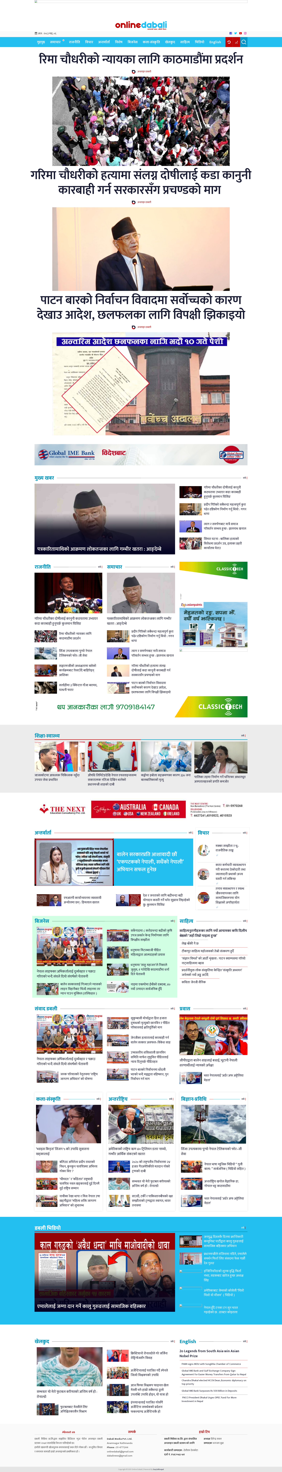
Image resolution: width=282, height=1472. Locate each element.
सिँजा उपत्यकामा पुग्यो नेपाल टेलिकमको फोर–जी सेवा (75, 653)
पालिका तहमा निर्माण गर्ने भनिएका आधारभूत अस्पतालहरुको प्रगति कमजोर (220, 779)
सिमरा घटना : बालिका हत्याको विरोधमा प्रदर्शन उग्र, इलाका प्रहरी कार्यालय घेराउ (223, 543)
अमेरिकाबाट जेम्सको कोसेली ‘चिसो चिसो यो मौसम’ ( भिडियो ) (224, 1293)
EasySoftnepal (158, 1469)
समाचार (55, 42)
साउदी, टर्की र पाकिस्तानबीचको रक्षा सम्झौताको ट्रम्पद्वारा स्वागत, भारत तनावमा (152, 1201)
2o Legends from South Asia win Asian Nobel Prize (209, 1353)
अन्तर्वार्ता (104, 42)
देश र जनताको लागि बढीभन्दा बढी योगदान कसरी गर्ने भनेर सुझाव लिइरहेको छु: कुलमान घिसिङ (166, 900)
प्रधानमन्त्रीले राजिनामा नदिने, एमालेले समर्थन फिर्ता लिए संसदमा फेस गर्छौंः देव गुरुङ (225, 1258)
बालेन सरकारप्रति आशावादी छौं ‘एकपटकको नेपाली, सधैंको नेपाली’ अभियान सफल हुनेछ (150, 862)
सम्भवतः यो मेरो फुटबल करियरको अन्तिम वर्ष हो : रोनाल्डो (151, 1184)
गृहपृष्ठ (41, 42)
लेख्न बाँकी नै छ (190, 943)
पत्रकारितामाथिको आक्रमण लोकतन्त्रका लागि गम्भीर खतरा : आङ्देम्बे (99, 549)
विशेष (118, 42)
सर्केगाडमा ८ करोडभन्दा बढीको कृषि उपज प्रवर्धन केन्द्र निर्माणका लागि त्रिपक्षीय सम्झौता (151, 935)
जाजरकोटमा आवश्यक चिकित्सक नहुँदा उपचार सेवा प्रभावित (57, 778)
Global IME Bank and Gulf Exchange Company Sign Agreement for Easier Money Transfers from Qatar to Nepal (214, 1372)
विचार (89, 42)
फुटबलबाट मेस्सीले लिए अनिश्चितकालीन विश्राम (74, 1409)
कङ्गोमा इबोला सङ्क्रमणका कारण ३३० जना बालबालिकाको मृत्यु (166, 778)
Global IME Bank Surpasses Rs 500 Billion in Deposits (209, 1391)
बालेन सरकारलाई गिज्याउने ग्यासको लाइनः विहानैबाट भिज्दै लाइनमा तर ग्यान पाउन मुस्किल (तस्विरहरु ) (81, 989)
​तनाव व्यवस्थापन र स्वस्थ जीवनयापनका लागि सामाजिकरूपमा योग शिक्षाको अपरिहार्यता (230, 895)
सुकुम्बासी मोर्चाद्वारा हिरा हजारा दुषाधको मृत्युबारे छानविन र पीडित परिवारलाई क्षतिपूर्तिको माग (150, 1023)
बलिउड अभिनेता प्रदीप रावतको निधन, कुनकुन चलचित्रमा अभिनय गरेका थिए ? (78, 1166)
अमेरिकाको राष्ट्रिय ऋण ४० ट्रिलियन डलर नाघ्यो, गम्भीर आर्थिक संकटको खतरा (137, 1151)
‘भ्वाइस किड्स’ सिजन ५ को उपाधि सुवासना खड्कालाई (62, 1151)
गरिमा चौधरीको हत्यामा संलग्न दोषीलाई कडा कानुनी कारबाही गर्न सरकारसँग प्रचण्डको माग (141, 183)
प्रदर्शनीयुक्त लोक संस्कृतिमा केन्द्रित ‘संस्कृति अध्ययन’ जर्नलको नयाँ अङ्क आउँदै (212, 973)
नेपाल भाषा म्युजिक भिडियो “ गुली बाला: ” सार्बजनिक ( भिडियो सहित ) (224, 1167)
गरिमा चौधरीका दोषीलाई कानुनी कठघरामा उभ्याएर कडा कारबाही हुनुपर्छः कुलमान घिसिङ (222, 492)
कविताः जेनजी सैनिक (194, 982)
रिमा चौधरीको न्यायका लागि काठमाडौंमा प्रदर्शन (141, 60)
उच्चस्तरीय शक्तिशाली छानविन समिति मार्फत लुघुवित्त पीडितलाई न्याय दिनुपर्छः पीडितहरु (149, 1057)
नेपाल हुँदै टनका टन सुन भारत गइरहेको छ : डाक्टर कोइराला (221, 1310)
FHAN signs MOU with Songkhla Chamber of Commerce (211, 1364)
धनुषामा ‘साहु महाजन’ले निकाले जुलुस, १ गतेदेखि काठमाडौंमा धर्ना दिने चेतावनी (150, 969)
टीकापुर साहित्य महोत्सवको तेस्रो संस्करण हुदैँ (208, 951)
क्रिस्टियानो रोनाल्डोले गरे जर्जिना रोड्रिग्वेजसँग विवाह (149, 1356)
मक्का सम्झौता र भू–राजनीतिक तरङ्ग (227, 848)
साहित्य (185, 42)
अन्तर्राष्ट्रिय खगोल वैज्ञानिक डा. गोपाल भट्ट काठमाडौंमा (221, 1184)
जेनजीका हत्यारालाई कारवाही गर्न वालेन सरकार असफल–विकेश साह (151, 1040)
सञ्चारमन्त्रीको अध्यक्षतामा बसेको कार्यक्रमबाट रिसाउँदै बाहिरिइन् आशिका (77, 670)
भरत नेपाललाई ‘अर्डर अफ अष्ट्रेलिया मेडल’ (224, 1078)
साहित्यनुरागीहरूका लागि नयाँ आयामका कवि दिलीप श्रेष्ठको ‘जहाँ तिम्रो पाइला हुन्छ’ (213, 933)
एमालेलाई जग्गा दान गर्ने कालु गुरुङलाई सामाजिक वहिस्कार (91, 1306)
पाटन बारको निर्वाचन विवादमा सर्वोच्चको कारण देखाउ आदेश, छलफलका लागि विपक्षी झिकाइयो (141, 307)
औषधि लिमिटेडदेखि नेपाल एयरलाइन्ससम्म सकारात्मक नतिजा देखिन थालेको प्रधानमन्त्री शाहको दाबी (112, 780)
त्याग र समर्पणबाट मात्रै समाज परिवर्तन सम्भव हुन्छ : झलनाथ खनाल (225, 526)
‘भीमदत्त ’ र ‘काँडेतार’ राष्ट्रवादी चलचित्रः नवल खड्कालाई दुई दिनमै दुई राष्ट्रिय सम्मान (79, 1183)
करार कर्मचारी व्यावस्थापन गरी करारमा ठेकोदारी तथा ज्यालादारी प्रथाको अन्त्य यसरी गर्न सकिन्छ (231, 871)
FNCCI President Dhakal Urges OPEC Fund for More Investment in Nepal (209, 1399)
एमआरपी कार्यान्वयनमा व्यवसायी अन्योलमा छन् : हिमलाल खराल (82, 900)
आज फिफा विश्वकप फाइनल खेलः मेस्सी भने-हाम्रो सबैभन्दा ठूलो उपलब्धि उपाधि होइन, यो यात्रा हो (150, 1390)
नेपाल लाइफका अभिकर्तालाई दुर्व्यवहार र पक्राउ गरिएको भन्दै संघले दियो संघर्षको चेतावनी (66, 974)
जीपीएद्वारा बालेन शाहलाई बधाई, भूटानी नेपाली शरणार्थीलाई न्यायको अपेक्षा (208, 1062)
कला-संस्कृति (151, 42)
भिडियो (199, 42)
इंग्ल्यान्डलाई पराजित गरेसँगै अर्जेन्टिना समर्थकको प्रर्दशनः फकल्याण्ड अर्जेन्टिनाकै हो (147, 1407)
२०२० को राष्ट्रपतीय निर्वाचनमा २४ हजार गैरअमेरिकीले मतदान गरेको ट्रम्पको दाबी (151, 1166)
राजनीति (74, 42)
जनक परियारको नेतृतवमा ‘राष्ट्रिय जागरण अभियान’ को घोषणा (79, 1077)
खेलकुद (170, 42)
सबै (244, 478)
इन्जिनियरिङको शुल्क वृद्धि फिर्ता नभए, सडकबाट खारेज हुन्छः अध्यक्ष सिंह (224, 1275)
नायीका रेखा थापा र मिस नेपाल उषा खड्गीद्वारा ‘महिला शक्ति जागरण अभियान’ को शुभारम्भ (79, 1201)
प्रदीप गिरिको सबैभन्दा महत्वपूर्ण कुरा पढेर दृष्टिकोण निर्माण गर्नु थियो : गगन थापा (225, 509)
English (215, 42)
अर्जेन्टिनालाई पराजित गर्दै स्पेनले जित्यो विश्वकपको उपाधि (149, 1373)
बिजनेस (133, 42)
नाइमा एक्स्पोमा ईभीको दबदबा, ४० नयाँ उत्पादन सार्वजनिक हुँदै (150, 987)
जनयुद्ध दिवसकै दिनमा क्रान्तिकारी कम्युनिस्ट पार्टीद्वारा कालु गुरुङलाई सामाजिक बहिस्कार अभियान (223, 1241)
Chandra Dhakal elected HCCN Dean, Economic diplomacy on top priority (214, 1382)
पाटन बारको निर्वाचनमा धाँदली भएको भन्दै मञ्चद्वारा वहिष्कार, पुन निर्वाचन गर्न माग (149, 1074)
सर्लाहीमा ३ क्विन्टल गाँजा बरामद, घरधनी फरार (78, 687)
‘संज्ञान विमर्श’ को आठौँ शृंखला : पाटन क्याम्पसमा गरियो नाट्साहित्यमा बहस (213, 961)
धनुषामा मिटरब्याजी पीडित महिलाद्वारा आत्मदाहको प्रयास (148, 952)
